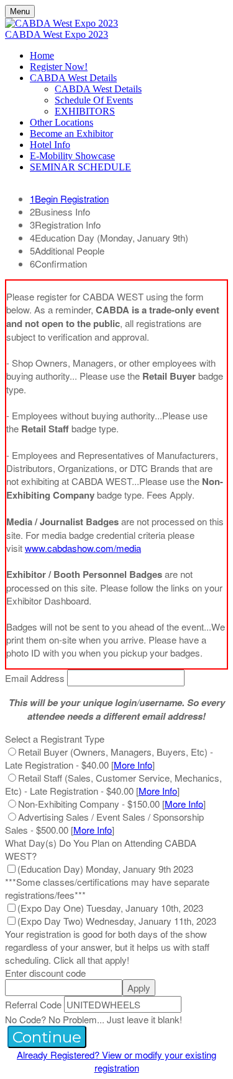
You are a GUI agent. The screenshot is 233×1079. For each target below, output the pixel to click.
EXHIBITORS (85, 111)
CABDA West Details (73, 77)
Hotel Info (50, 144)
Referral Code (33, 1004)
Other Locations (61, 122)
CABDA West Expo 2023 (56, 34)
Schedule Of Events (94, 100)
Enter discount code (45, 972)
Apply (138, 987)
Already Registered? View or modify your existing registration (116, 1061)
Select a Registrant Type (54, 738)
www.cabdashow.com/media (83, 547)
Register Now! (59, 66)
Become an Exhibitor (71, 133)
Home (42, 55)
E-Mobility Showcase (72, 156)
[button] (46, 1037)
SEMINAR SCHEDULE (80, 167)
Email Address (35, 677)
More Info (133, 764)
